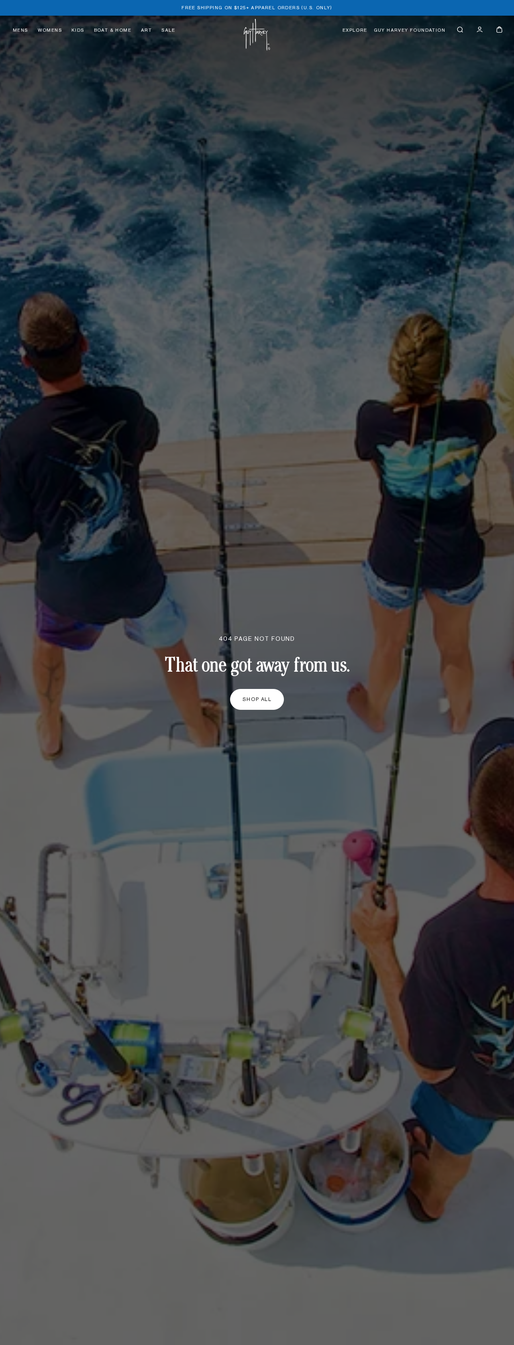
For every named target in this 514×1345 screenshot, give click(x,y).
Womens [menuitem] (50, 30)
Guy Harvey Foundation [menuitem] (409, 30)
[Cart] (499, 29)
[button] (460, 29)
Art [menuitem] (146, 30)
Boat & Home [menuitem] (112, 30)
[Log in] (479, 29)
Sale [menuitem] (168, 30)
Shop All (257, 699)
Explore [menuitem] (355, 30)
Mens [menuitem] (20, 30)
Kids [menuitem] (77, 30)
